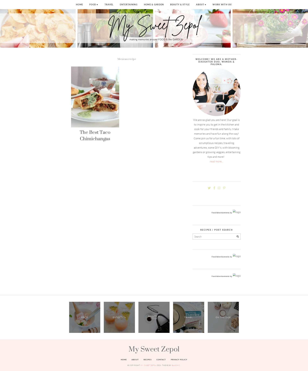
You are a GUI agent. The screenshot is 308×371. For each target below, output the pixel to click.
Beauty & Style (180, 4)
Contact (161, 359)
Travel (109, 4)
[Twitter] (209, 188)
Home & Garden (154, 4)
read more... (216, 161)
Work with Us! (222, 4)
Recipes (148, 359)
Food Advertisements (221, 213)
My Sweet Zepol (154, 349)
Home (79, 4)
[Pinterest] (224, 188)
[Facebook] (214, 188)
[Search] (237, 237)
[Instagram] (219, 188)
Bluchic (176, 365)
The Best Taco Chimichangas (95, 135)
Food (92, 4)
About (200, 4)
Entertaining (128, 4)
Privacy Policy (179, 359)
